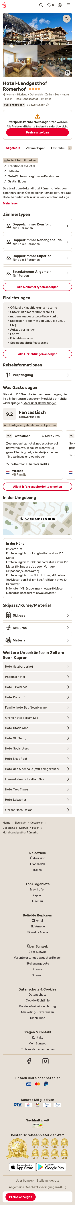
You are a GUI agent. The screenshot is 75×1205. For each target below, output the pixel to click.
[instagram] (45, 1064)
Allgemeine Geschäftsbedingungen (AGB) (37, 1187)
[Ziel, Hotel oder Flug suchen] (41, 5)
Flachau (37, 901)
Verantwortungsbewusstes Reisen (37, 957)
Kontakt (37, 1037)
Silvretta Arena (37, 932)
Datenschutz (37, 994)
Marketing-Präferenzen (37, 1012)
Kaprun (37, 895)
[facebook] (29, 1064)
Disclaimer (37, 1018)
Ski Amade (37, 926)
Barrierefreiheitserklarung (37, 1006)
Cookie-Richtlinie (38, 1000)
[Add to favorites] (67, 19)
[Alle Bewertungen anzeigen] (26, 105)
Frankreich (37, 864)
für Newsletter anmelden (37, 1049)
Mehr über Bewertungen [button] (39, 403)
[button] (37, 29)
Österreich (37, 858)
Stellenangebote (37, 963)
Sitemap (37, 975)
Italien (37, 870)
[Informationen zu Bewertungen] (47, 105)
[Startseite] (3, 5)
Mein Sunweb (37, 1043)
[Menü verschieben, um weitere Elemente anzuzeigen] (70, 148)
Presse (37, 969)
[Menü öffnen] (68, 5)
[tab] (13, 148)
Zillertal (37, 920)
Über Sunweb (38, 952)
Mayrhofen (37, 889)
